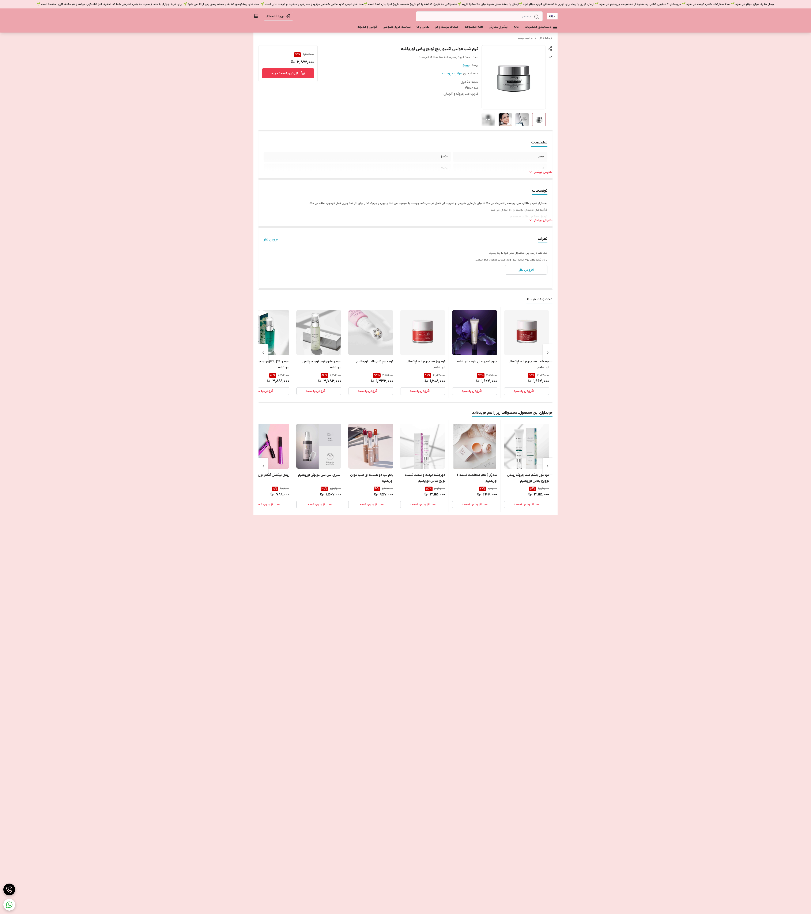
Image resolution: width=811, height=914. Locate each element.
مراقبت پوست (525, 38)
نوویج (467, 65)
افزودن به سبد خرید (285, 73)
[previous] (548, 352)
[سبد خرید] (256, 16)
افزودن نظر (271, 239)
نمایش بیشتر (543, 172)
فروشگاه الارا (545, 38)
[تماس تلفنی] (9, 889)
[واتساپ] (9, 905)
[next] (263, 352)
